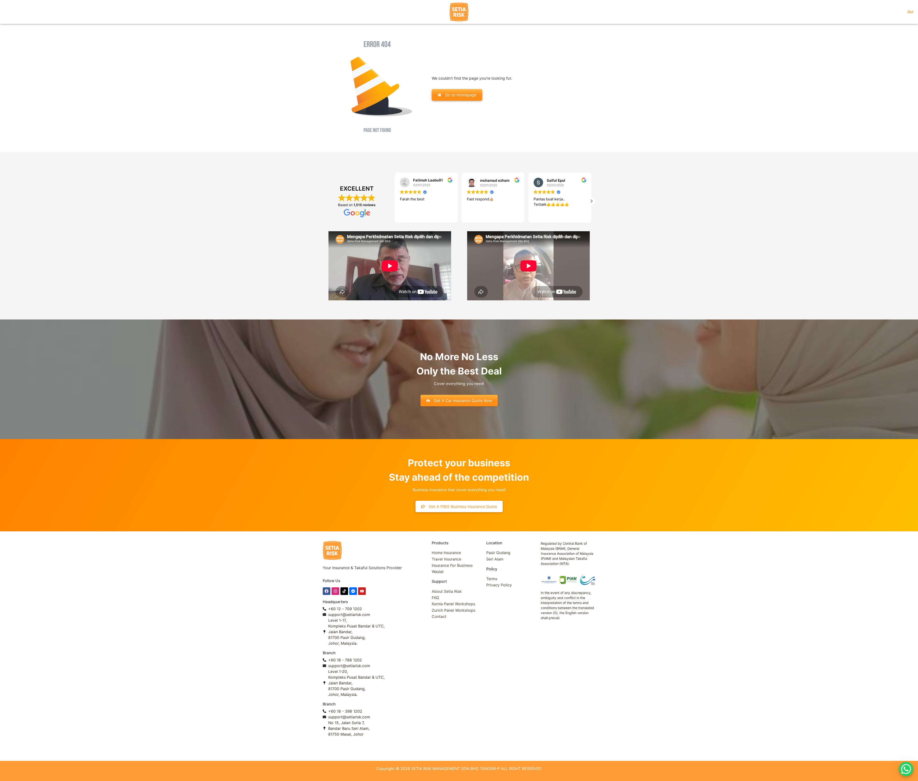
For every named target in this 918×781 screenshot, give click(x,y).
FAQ (435, 597)
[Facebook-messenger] (353, 591)
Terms (491, 578)
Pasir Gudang (498, 552)
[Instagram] (335, 591)
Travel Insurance (446, 559)
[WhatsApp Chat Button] (906, 769)
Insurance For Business (452, 565)
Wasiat (438, 571)
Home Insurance (446, 552)
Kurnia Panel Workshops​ (453, 603)
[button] (394, 201)
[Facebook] (326, 591)
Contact (439, 616)
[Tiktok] (344, 591)
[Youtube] (362, 591)
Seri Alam (494, 559)
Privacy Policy (499, 585)
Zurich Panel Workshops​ (453, 610)
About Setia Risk (447, 591)
